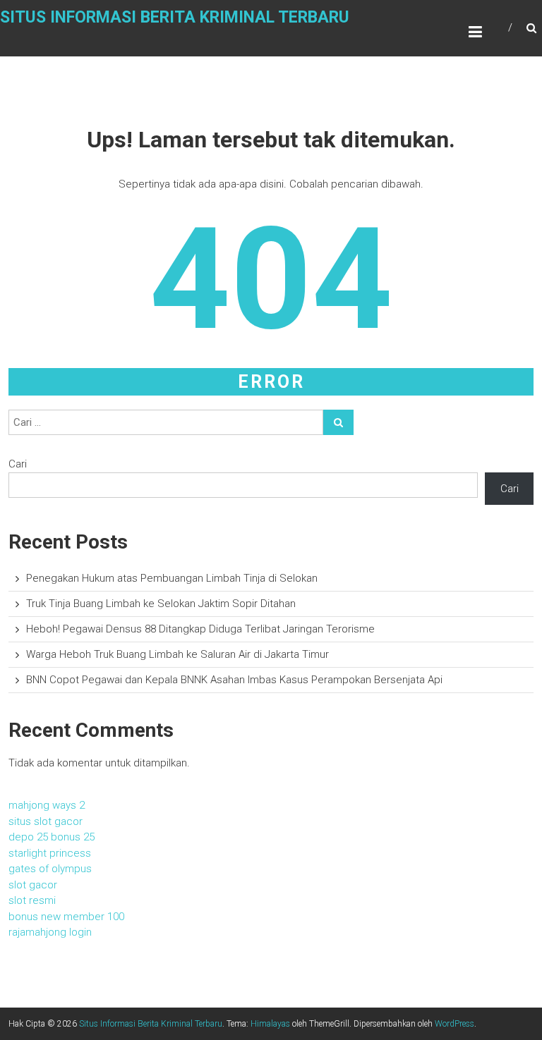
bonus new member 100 (66, 916)
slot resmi (32, 900)
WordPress (454, 1024)
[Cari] (338, 422)
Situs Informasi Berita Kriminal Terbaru (174, 17)
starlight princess (49, 853)
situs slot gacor (45, 821)
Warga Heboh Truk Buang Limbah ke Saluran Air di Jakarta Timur (177, 654)
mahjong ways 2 (46, 805)
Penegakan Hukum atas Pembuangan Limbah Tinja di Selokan (172, 578)
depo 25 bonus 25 (51, 837)
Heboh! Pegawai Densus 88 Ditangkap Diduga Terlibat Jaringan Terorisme (200, 629)
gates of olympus (50, 868)
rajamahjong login (50, 932)
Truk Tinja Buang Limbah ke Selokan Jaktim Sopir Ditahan (161, 603)
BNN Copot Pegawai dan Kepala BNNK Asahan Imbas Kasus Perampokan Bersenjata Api (234, 679)
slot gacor (32, 885)
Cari (17, 464)
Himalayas (270, 1024)
